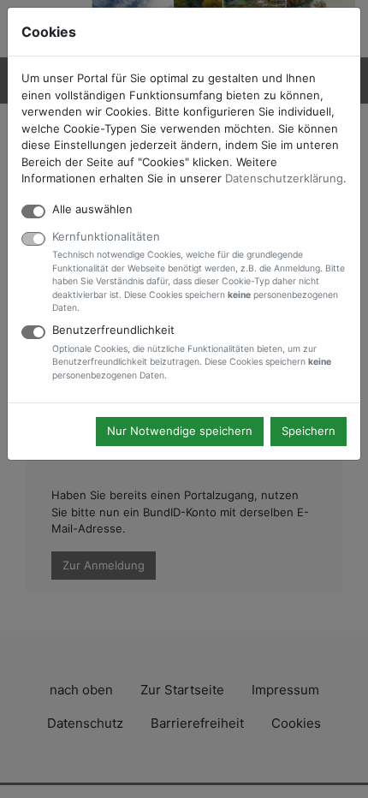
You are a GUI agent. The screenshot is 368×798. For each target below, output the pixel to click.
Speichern (308, 431)
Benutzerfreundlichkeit (191, 352)
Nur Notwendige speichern (179, 431)
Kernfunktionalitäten (198, 271)
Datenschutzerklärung (284, 178)
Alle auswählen (92, 209)
